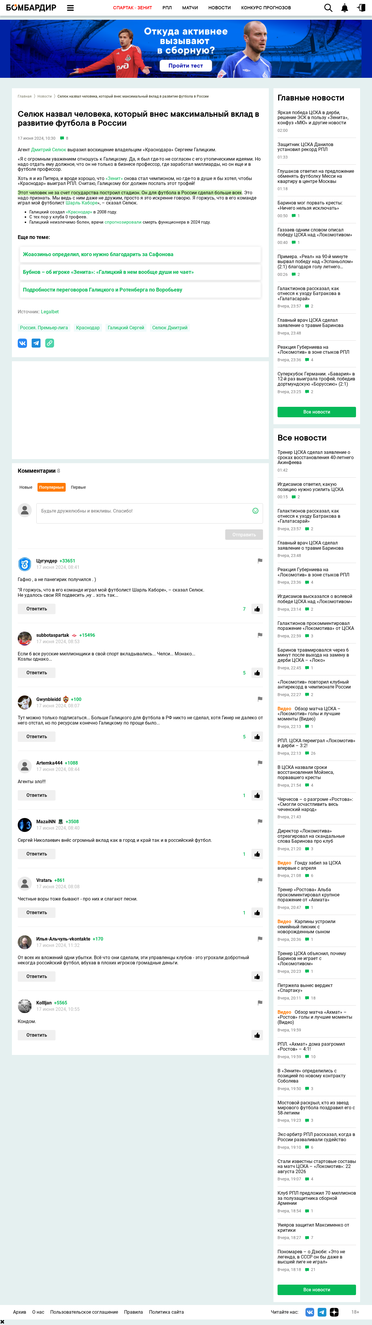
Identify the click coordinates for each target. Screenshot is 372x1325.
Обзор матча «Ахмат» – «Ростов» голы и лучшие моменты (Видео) (315, 1017)
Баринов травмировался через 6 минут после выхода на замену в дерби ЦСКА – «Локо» (313, 655)
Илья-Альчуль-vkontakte (63, 939)
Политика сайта (166, 1312)
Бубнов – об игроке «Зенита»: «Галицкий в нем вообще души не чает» (108, 272)
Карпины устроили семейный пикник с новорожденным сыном (306, 926)
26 (313, 753)
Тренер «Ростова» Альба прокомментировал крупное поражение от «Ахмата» (308, 894)
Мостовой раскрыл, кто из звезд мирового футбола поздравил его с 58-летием (316, 1108)
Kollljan (44, 1003)
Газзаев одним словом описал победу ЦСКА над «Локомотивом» (315, 232)
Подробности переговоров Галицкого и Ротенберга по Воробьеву (102, 290)
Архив (19, 1312)
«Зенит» (114, 178)
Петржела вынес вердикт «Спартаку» (305, 988)
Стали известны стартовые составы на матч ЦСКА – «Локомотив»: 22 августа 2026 (317, 1166)
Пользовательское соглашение (84, 1312)
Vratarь (44, 880)
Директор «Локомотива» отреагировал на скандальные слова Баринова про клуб (311, 836)
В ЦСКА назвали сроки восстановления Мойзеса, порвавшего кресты (306, 772)
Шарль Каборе (81, 203)
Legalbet (50, 311)
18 (313, 998)
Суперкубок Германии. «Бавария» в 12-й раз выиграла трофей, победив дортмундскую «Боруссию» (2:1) (316, 379)
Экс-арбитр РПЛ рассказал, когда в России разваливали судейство (316, 1137)
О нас (38, 1312)
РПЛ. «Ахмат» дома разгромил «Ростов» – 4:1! (311, 1047)
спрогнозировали (123, 222)
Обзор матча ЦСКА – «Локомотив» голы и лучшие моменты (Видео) (309, 714)
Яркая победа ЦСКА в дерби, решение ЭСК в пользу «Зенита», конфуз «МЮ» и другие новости (313, 117)
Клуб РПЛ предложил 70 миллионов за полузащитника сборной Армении (317, 1198)
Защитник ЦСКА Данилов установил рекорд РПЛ (305, 147)
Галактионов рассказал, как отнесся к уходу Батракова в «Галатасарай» (309, 293)
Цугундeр (46, 561)
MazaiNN (46, 821)
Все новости (316, 412)
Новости (44, 96)
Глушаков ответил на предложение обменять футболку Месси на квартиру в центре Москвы (316, 176)
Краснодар (88, 327)
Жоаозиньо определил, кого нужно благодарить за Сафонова (98, 254)
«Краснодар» (79, 212)
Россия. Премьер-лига (44, 327)
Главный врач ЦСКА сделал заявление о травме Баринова (311, 323)
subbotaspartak (52, 635)
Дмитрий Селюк (48, 149)
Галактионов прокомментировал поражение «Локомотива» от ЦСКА (316, 626)
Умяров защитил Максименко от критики (313, 1227)
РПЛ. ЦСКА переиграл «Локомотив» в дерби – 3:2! (316, 743)
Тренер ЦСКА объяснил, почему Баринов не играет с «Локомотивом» (312, 958)
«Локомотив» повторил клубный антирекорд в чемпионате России (314, 684)
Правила (133, 1312)
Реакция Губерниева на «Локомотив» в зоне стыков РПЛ (313, 350)
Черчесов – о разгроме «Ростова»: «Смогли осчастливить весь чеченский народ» (315, 804)
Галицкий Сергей (126, 327)
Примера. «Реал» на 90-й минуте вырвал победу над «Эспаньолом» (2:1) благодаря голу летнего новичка (315, 261)
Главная (25, 96)
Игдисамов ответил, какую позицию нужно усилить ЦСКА (311, 487)
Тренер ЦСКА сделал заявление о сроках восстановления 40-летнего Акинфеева (316, 457)
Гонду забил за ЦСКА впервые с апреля (309, 865)
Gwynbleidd (48, 699)
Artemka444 (49, 763)
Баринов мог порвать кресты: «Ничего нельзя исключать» (310, 205)
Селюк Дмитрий (169, 327)
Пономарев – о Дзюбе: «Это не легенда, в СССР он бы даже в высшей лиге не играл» (311, 1257)
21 (313, 1270)
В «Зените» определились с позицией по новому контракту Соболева (312, 1076)
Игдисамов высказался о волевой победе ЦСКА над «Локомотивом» (315, 599)
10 (313, 1057)
